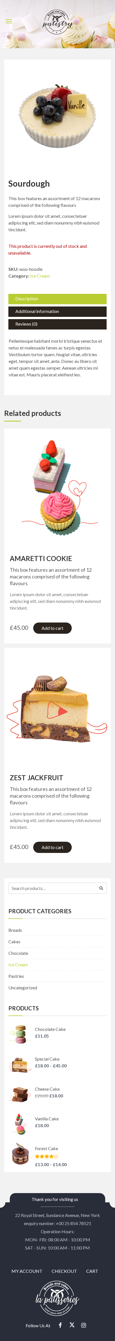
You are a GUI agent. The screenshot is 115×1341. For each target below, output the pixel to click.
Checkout (64, 1271)
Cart (92, 1271)
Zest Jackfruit (36, 778)
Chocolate (18, 953)
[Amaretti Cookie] (57, 486)
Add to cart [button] (52, 628)
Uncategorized (22, 987)
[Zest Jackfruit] (57, 705)
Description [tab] (26, 298)
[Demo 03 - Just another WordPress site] (57, 20)
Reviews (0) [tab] (26, 323)
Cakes (14, 941)
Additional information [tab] (37, 311)
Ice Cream (40, 275)
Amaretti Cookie (41, 558)
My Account (26, 1271)
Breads (15, 930)
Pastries (16, 976)
